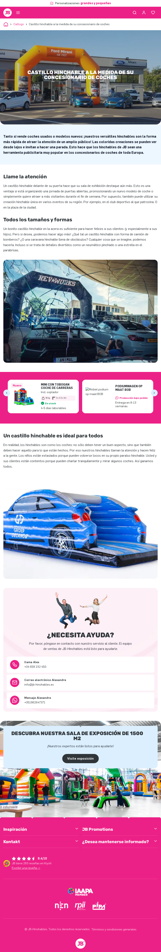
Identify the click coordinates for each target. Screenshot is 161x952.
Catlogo (18, 24)
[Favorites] (153, 12)
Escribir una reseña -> (26, 868)
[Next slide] (154, 393)
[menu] (18, 12)
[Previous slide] (6, 393)
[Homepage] (7, 12)
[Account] (143, 12)
